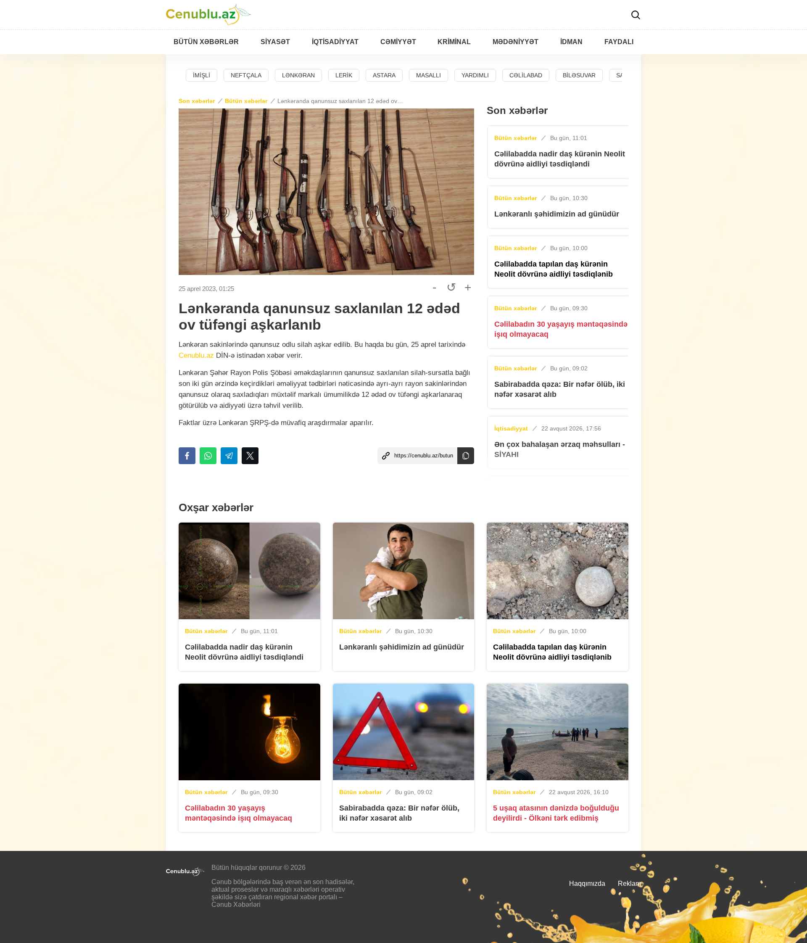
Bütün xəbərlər (246, 101)
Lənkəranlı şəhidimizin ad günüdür (556, 214)
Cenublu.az (196, 355)
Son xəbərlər (197, 101)
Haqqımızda (587, 883)
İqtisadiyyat (511, 428)
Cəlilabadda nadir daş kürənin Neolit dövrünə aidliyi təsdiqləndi (559, 159)
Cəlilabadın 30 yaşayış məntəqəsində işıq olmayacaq (561, 329)
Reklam (629, 883)
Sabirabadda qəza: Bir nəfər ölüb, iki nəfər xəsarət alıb (559, 389)
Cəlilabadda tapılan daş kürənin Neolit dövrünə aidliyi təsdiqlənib (553, 269)
